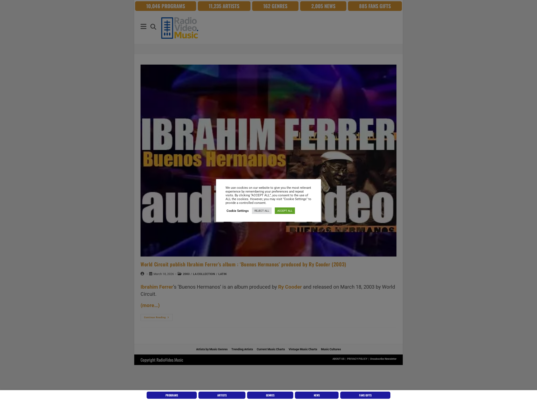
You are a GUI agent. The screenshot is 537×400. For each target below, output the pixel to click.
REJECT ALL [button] (261, 210)
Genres (270, 395)
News (317, 395)
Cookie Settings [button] (238, 211)
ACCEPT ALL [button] (284, 210)
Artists (222, 395)
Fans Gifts (365, 395)
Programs (172, 395)
